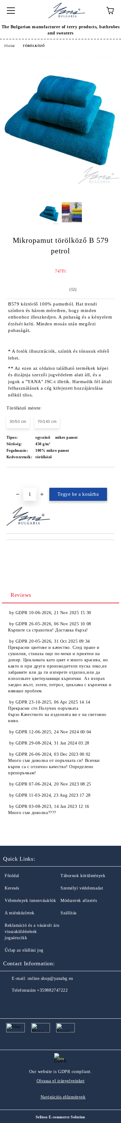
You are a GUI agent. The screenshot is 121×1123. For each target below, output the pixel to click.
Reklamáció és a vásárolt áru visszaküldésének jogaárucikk (32, 931)
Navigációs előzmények (63, 1097)
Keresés (12, 888)
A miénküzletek (19, 913)
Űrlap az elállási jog (24, 950)
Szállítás (68, 913)
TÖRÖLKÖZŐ (34, 46)
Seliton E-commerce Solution (60, 1117)
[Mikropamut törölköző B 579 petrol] (60, 183)
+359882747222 (52, 990)
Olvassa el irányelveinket (61, 1081)
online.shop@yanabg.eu (50, 978)
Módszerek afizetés (78, 900)
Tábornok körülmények (82, 875)
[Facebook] (11, 1003)
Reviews (21, 595)
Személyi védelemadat (81, 888)
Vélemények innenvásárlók (30, 900)
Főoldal (9, 46)
